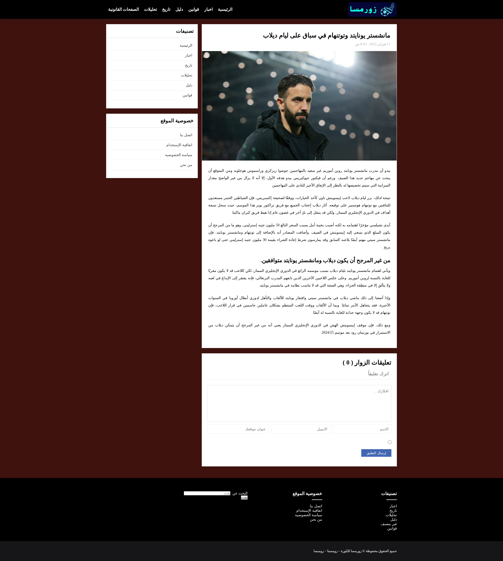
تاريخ (166, 9)
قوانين (193, 9)
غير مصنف (389, 524)
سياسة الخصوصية (178, 155)
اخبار (208, 9)
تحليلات (150, 9)
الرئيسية (225, 9)
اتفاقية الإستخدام (179, 145)
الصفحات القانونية (123, 9)
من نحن (186, 165)
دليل (179, 9)
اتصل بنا (186, 135)
